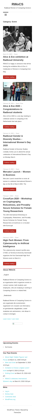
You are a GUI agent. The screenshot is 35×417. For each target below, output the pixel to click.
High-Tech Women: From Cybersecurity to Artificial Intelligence (16, 243)
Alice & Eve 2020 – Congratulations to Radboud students (12, 109)
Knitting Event (9, 373)
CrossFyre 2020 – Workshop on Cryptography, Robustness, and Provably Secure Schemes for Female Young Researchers (17, 204)
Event (16, 54)
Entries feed (9, 394)
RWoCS (17, 4)
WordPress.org (10, 399)
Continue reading (9, 77)
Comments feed (10, 397)
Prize (21, 103)
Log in (7, 391)
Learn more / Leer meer (11, 319)
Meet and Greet (10, 362)
